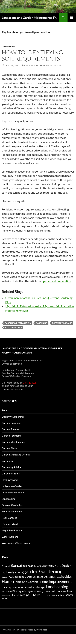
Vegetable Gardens (12, 530)
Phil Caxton (31, 65)
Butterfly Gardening (13, 416)
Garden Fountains (11, 435)
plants (14, 594)
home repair (8, 587)
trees (43, 595)
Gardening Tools (11, 473)
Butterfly (48, 565)
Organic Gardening (12, 505)
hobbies (66, 576)
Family (10, 572)
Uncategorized (10, 524)
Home (7, 581)
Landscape (38, 587)
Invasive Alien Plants (13, 492)
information (26, 587)
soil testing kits (13, 327)
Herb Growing (9, 479)
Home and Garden (25, 582)
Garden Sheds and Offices (16, 454)
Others (47, 591)
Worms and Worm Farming (17, 542)
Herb (53, 577)
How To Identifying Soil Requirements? (32, 55)
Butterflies (38, 566)
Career (58, 566)
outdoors (56, 591)
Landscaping (8, 498)
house (17, 587)
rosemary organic (62, 323)
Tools (32, 595)
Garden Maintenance (13, 441)
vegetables (60, 595)
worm (5, 598)
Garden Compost (11, 422)
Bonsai (5, 410)
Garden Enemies (11, 429)
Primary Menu (72, 17)
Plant (70, 591)
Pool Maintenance (12, 511)
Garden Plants (9, 448)
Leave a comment (53, 65)
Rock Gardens (9, 517)
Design (66, 565)
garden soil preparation (57, 281)
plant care (6, 595)
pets (64, 591)
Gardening (8, 46)
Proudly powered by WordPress (32, 629)
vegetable (51, 595)
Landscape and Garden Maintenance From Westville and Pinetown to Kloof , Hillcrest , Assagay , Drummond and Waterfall (30, 17)
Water (69, 594)
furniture (19, 572)
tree (37, 594)
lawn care (6, 591)
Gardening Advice (11, 467)
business (27, 565)
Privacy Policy (8, 629)
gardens (19, 576)
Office (14, 591)
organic (22, 591)
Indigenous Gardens (13, 486)
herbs (58, 577)
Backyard (6, 566)
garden (31, 571)
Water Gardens (10, 536)
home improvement (55, 581)
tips (26, 595)
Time (21, 594)
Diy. (3, 572)
